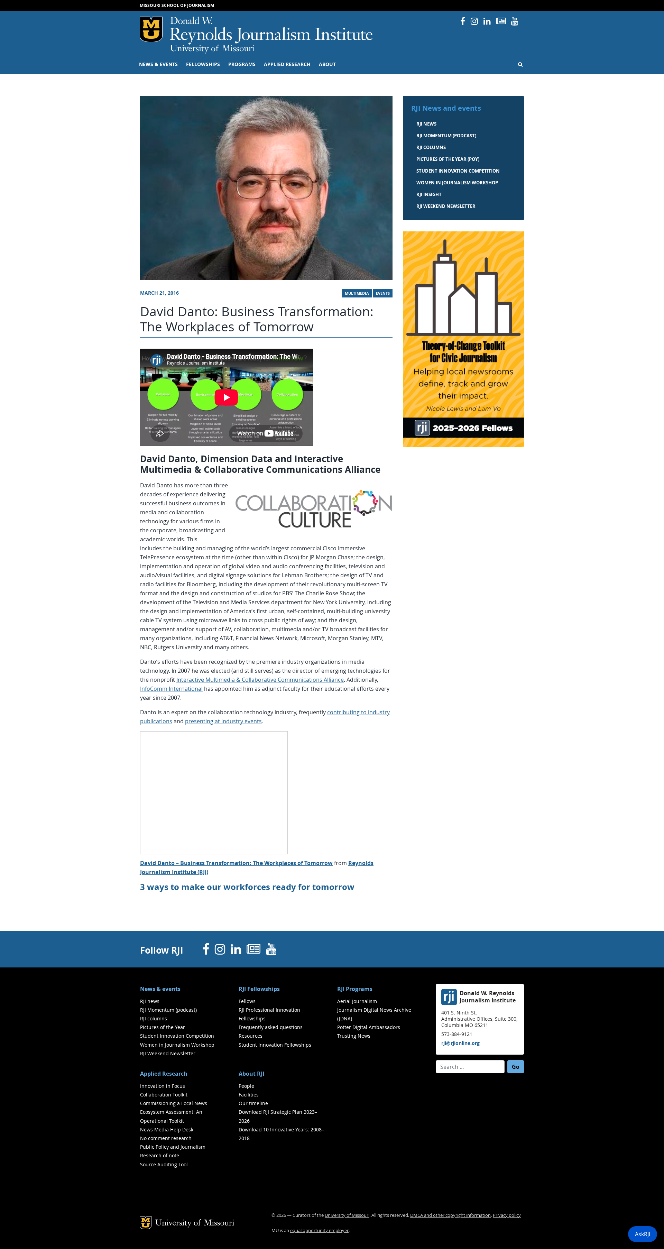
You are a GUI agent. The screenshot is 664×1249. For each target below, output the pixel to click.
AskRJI (642, 1234)
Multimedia (357, 293)
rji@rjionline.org (460, 1043)
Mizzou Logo (151, 29)
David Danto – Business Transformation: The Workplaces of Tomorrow (236, 863)
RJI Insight (429, 194)
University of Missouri (212, 49)
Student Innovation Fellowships (275, 1044)
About (327, 64)
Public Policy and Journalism (172, 1147)
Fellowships (203, 64)
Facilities (249, 1094)
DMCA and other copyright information (450, 1215)
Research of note (159, 1155)
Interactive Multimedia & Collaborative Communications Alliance (260, 679)
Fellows (247, 1001)
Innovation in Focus (162, 1086)
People (246, 1086)
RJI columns (431, 147)
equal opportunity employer (319, 1230)
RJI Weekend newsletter (446, 206)
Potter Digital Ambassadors (368, 1027)
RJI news (426, 124)
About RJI (251, 1073)
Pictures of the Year (162, 1027)
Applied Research (287, 64)
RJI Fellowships (259, 989)
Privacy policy (507, 1215)
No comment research (166, 1138)
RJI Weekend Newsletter (167, 1053)
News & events (158, 64)
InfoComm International (171, 688)
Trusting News (353, 1035)
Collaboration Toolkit (163, 1094)
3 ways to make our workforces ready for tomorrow (247, 887)
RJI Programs (354, 989)
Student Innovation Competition (458, 171)
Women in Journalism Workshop (457, 183)
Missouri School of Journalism (177, 5)
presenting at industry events (223, 721)
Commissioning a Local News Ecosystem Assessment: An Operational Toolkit (173, 1112)
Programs (242, 64)
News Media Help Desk (166, 1129)
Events (383, 293)
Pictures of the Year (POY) (447, 159)
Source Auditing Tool (164, 1164)
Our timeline (253, 1103)
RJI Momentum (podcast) (446, 135)
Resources (250, 1035)
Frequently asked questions (271, 1027)
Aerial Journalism (357, 1001)
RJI (272, 31)
